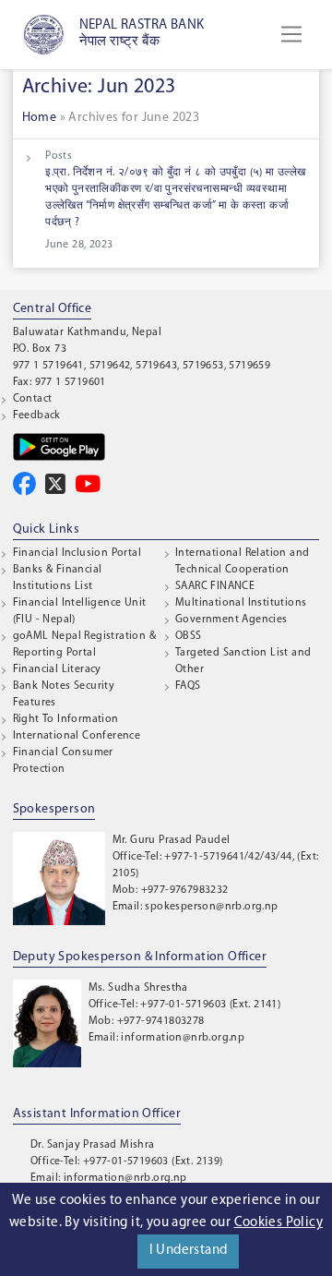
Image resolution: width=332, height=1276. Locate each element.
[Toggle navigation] (291, 34)
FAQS (188, 686)
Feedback (37, 415)
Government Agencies (231, 619)
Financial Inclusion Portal (77, 553)
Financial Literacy (57, 669)
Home (39, 118)
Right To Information (66, 719)
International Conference (77, 735)
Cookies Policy (279, 1223)
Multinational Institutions (240, 602)
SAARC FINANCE (215, 586)
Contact (33, 398)
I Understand (188, 1251)
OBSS (188, 636)
